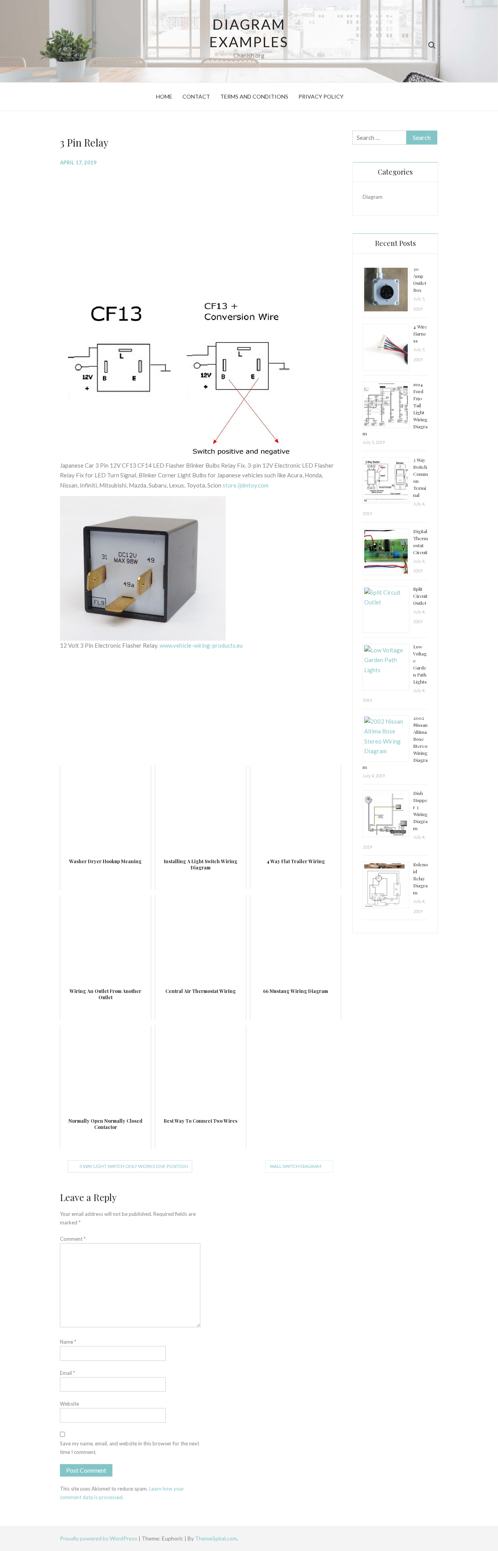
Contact (196, 96)
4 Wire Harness (420, 333)
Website (69, 1404)
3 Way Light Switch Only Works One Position (133, 1166)
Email (67, 1373)
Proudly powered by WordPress (99, 1538)
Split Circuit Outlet (420, 596)
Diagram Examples (248, 33)
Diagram (372, 196)
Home (164, 96)
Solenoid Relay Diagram (420, 878)
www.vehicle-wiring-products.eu (201, 645)
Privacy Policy (321, 96)
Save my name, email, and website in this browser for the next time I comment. (129, 1447)
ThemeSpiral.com (216, 1538)
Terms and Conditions (254, 96)
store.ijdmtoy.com (245, 485)
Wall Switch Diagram (295, 1166)
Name (68, 1342)
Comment (73, 1239)
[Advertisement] (200, 229)
